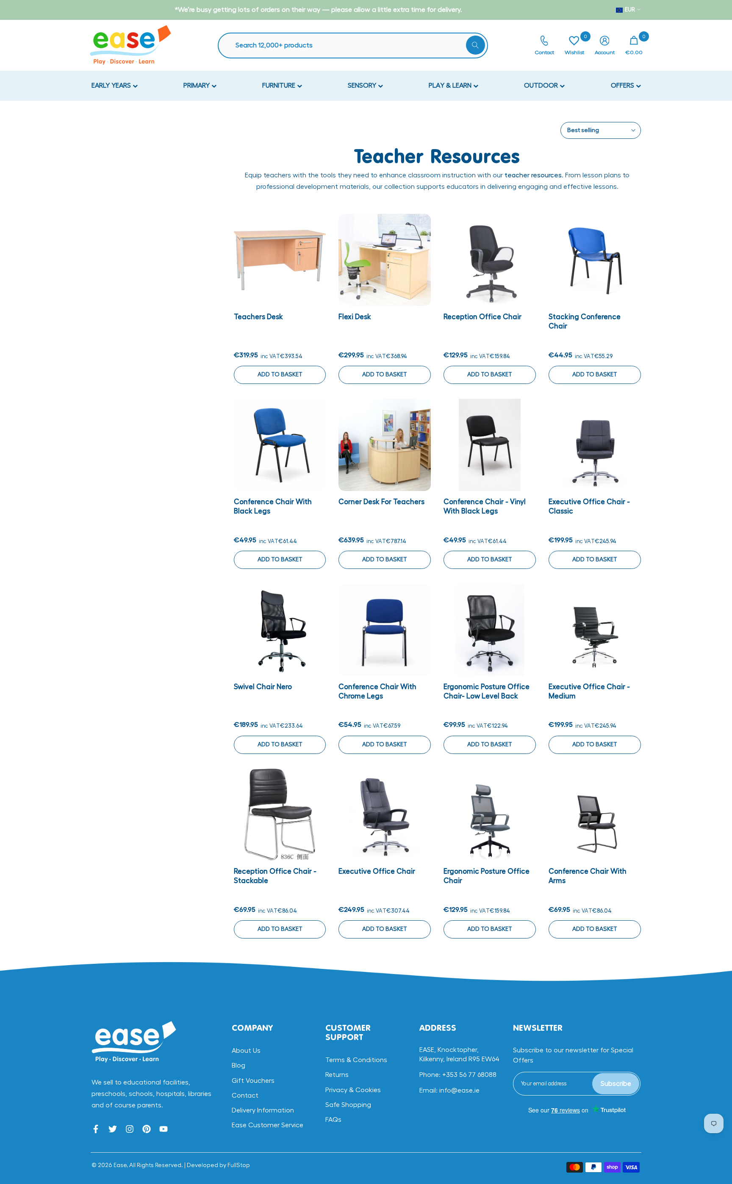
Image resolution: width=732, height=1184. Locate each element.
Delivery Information (263, 1110)
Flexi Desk (354, 316)
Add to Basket (280, 375)
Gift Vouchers (253, 1080)
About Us (246, 1050)
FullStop (238, 1165)
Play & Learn (451, 85)
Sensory (363, 85)
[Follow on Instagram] (129, 1129)
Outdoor (542, 85)
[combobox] (357, 45)
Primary (197, 85)
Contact (245, 1095)
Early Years (112, 85)
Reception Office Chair (482, 316)
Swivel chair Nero (263, 686)
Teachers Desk (258, 316)
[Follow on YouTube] (163, 1129)
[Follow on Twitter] (112, 1129)
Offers (623, 85)
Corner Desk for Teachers (381, 501)
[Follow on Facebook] (96, 1129)
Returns (337, 1074)
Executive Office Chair (376, 871)
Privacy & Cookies (353, 1090)
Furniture (279, 85)
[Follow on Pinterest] (146, 1129)
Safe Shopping (348, 1104)
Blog (238, 1065)
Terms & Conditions (356, 1060)
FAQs (333, 1119)
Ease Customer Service (267, 1125)
